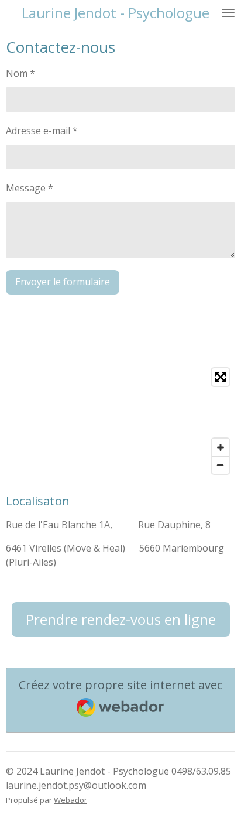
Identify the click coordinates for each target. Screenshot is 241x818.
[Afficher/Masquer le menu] (228, 13)
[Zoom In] (220, 447)
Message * (29, 188)
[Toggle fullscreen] (220, 377)
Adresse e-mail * (42, 130)
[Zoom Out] (220, 465)
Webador (70, 800)
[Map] (120, 421)
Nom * (20, 73)
